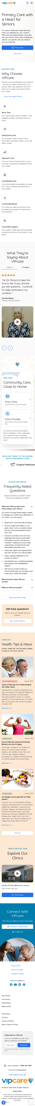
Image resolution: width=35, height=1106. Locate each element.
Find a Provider (17, 970)
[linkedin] (19, 984)
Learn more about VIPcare (13, 96)
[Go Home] (9, 3)
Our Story (5, 1017)
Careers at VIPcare (8, 1021)
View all (17, 833)
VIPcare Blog (6, 1014)
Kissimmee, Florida (8, 307)
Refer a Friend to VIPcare (10, 1024)
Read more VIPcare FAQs (17, 597)
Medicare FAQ (6, 1006)
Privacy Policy (17, 1091)
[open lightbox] (17, 328)
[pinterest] (23, 984)
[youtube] (15, 984)
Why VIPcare (6, 996)
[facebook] (11, 984)
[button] (4, 348)
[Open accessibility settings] (3, 1102)
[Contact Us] (27, 3)
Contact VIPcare (17, 974)
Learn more (17, 53)
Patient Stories (6, 1003)
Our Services (6, 999)
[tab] (10, 267)
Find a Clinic (15, 966)
